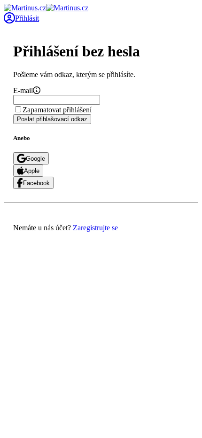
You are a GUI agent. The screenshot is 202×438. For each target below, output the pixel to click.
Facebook (36, 183)
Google (35, 158)
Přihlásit (27, 18)
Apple (31, 170)
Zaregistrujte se (95, 228)
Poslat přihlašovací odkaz (52, 119)
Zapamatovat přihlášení (57, 110)
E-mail (23, 90)
